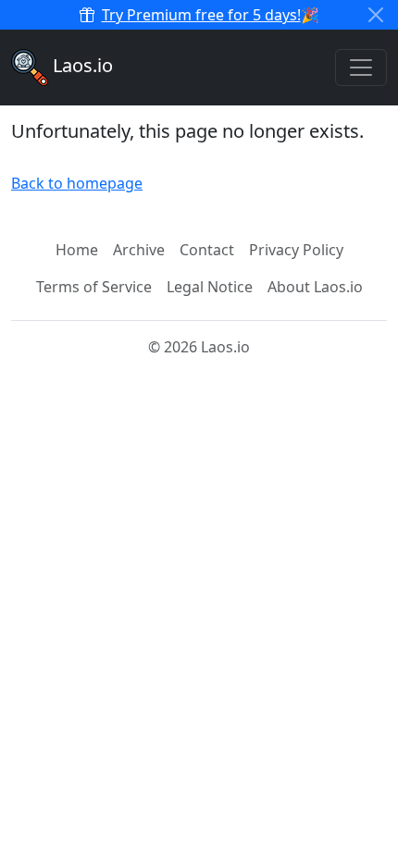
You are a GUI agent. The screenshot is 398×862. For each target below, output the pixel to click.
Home (77, 250)
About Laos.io (315, 287)
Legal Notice (210, 287)
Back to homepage (77, 183)
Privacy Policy (296, 250)
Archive (139, 250)
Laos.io (80, 65)
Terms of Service (94, 287)
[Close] (376, 15)
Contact (207, 250)
